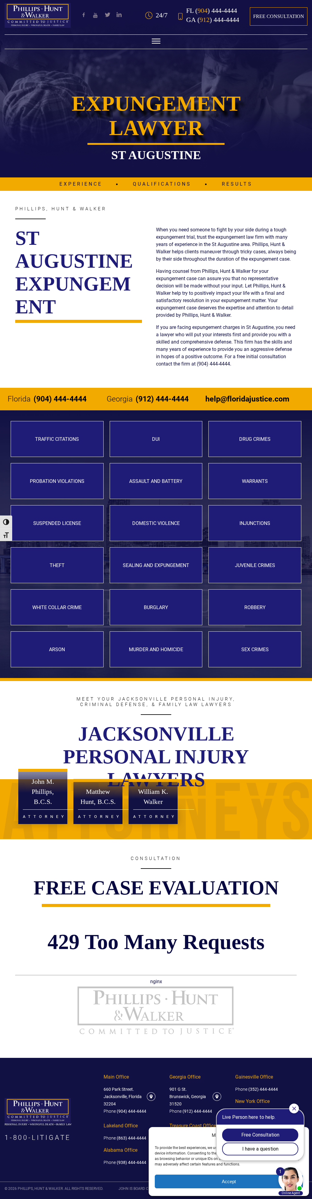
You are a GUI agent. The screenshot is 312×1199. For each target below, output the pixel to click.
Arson (57, 649)
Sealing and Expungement (156, 565)
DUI (156, 439)
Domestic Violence (156, 523)
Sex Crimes (255, 649)
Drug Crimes (255, 439)
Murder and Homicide (156, 649)
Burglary (156, 607)
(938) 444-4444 (125, 1162)
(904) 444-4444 (47, 399)
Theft (57, 565)
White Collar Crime (57, 607)
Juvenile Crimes (255, 565)
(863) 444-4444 (125, 1138)
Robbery (255, 607)
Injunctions (254, 523)
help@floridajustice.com (247, 399)
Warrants (255, 481)
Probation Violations (57, 481)
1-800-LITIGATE (38, 1137)
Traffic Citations (57, 439)
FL (211, 10)
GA (212, 19)
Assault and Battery (156, 481)
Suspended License (57, 523)
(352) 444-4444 (256, 1089)
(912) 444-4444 (148, 399)
